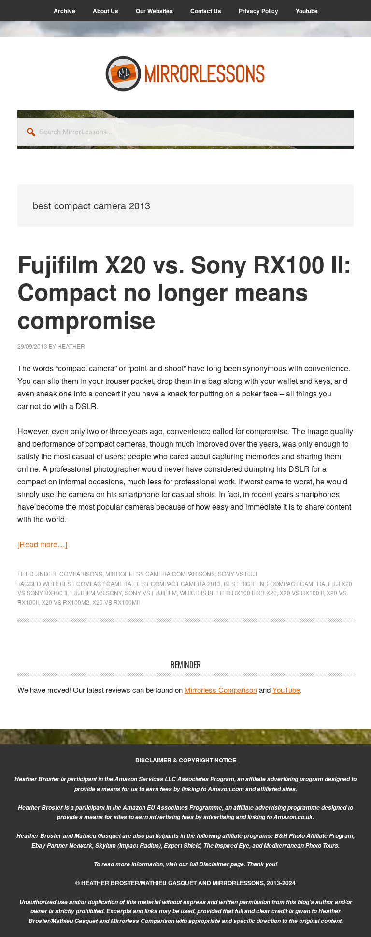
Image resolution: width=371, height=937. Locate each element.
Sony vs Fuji (237, 574)
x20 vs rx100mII (116, 602)
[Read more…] (42, 544)
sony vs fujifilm (151, 592)
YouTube (286, 690)
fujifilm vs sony (96, 592)
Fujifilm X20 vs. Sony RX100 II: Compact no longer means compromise (184, 291)
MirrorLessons (185, 73)
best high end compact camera (274, 583)
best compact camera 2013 (177, 583)
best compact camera (95, 583)
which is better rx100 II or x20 (228, 592)
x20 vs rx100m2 (65, 602)
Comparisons (80, 574)
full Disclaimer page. (217, 864)
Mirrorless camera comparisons (160, 574)
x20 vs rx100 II (302, 592)
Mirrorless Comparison (221, 690)
